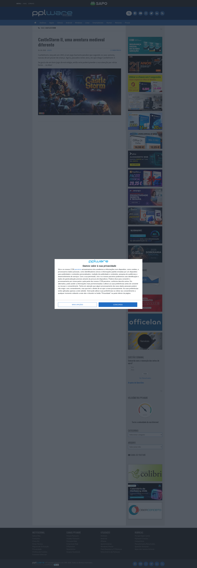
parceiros (78, 269)
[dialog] (98, 284)
